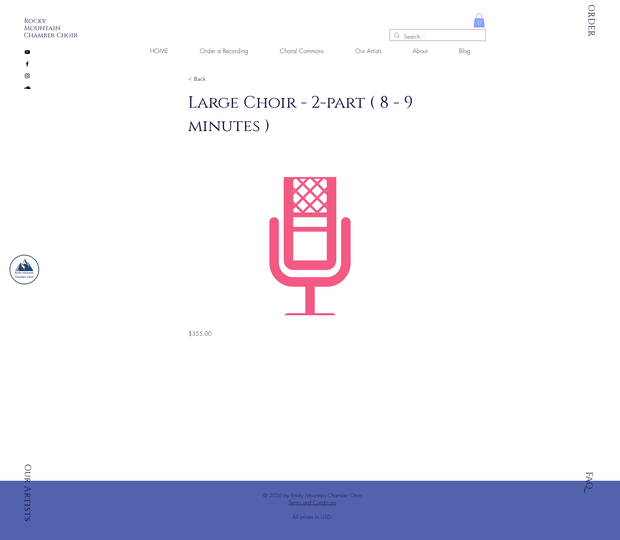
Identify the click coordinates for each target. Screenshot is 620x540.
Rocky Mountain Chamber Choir (51, 28)
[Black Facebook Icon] (27, 64)
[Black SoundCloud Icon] (27, 87)
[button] (479, 20)
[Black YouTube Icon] (27, 52)
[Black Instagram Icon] (27, 76)
